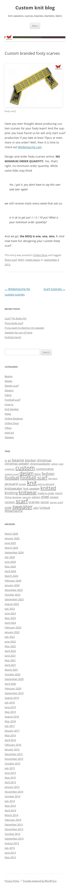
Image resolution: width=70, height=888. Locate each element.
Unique (44, 507)
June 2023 (10, 613)
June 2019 (10, 707)
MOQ (21, 260)
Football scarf (12, 399)
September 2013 (14, 838)
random (10, 502)
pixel (45, 496)
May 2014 (10, 805)
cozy (61, 463)
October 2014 (12, 796)
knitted (48, 488)
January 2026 (12, 538)
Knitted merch (13, 337)
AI (6, 460)
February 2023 (13, 627)
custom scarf (12, 474)
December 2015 (14, 754)
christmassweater (40, 463)
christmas (44, 460)
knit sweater (31, 488)
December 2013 (14, 824)
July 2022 (10, 637)
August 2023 (12, 604)
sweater (22, 506)
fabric (37, 474)
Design (8, 381)
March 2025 (11, 547)
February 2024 (13, 580)
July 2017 (10, 726)
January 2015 (12, 787)
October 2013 (12, 834)
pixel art (9, 432)
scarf (22, 501)
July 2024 (10, 557)
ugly (36, 508)
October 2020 (12, 674)
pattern (36, 497)
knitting (11, 492)
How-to (9, 404)
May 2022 (10, 646)
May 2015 (10, 777)
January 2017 (12, 730)
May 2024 (10, 566)
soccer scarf (56, 502)
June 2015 (10, 773)
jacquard (11, 484)
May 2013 (10, 857)
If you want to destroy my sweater (24, 328)
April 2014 (10, 810)
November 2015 (14, 759)
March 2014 (11, 815)
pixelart (54, 497)
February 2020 (13, 688)
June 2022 (10, 641)
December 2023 (14, 590)
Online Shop (40, 255)
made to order (46, 493)
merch (58, 493)
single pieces (32, 260)
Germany (53, 478)
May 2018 (10, 721)
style (8, 507)
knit (32, 483)
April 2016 (10, 740)
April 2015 (10, 782)
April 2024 (10, 571)
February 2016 (13, 744)
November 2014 (14, 791)
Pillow (8, 428)
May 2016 (10, 735)
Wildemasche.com (30, 147)
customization (45, 469)
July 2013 (10, 848)
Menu (35, 25)
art (9, 460)
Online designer (13, 497)
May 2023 (10, 618)
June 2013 (10, 852)
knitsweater (14, 488)
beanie (18, 460)
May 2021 (10, 660)
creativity (10, 469)
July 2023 (10, 608)
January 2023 (12, 632)
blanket (30, 460)
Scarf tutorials (54, 289)
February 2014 (13, 820)
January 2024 (12, 585)
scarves (34, 502)
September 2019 (14, 693)
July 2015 (10, 768)
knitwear (28, 492)
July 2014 (10, 801)
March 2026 (11, 533)
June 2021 (10, 655)
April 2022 (10, 651)
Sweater (9, 437)
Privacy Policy (12, 881)
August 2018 (12, 716)
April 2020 (10, 683)
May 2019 (10, 712)
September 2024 (14, 552)
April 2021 (10, 665)
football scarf (33, 478)
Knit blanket (12, 409)
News (8, 414)
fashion (48, 473)
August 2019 (12, 698)
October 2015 (12, 763)
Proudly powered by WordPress (40, 881)
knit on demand (46, 484)
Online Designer (14, 418)
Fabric (8, 395)
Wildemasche (14, 511)
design (26, 473)
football (12, 477)
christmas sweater (17, 463)
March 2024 (11, 576)
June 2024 (10, 562)
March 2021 (11, 669)
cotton (54, 463)
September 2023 (14, 599)
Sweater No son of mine (18, 332)
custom (25, 468)
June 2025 (10, 543)
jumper (22, 484)
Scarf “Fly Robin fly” (16, 318)
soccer (44, 502)
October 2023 (12, 594)
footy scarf (11, 260)
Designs (9, 390)
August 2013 (12, 843)
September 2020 (14, 679)
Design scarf (11, 385)
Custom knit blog (35, 8)
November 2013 (14, 829)
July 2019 (10, 702)
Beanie (8, 376)
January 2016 (12, 749)
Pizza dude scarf (14, 323)
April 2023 (10, 623)
